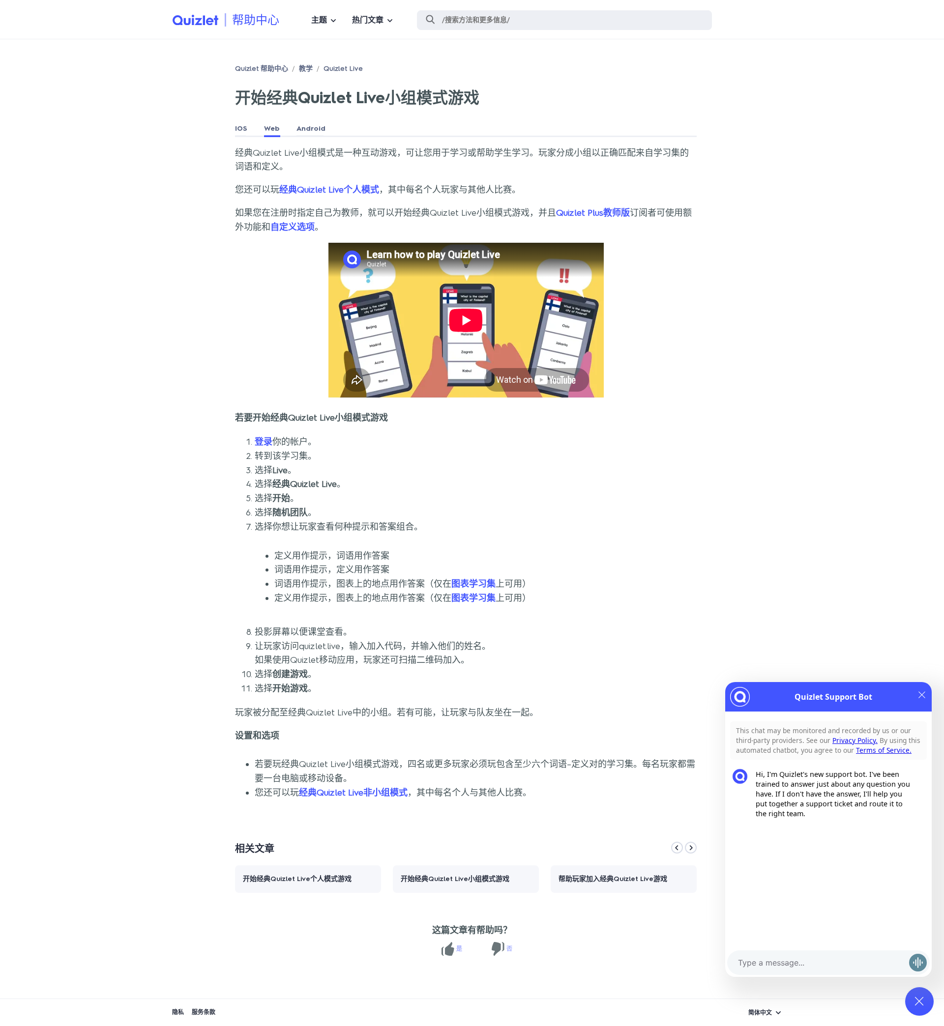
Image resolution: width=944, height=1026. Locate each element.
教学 (306, 68)
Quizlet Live (343, 68)
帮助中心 (255, 20)
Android (310, 128)
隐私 (178, 1012)
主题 (319, 20)
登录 (263, 441)
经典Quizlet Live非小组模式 (353, 792)
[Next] (691, 848)
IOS (241, 128)
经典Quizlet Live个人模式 (329, 189)
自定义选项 (292, 227)
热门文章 (368, 20)
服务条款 (203, 1012)
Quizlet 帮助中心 (261, 68)
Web (272, 128)
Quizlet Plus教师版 (593, 212)
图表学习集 (473, 583)
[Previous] (677, 848)
